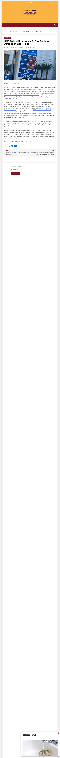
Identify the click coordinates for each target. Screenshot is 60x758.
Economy (8, 37)
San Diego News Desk (11, 47)
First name (13, 167)
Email (13, 169)
